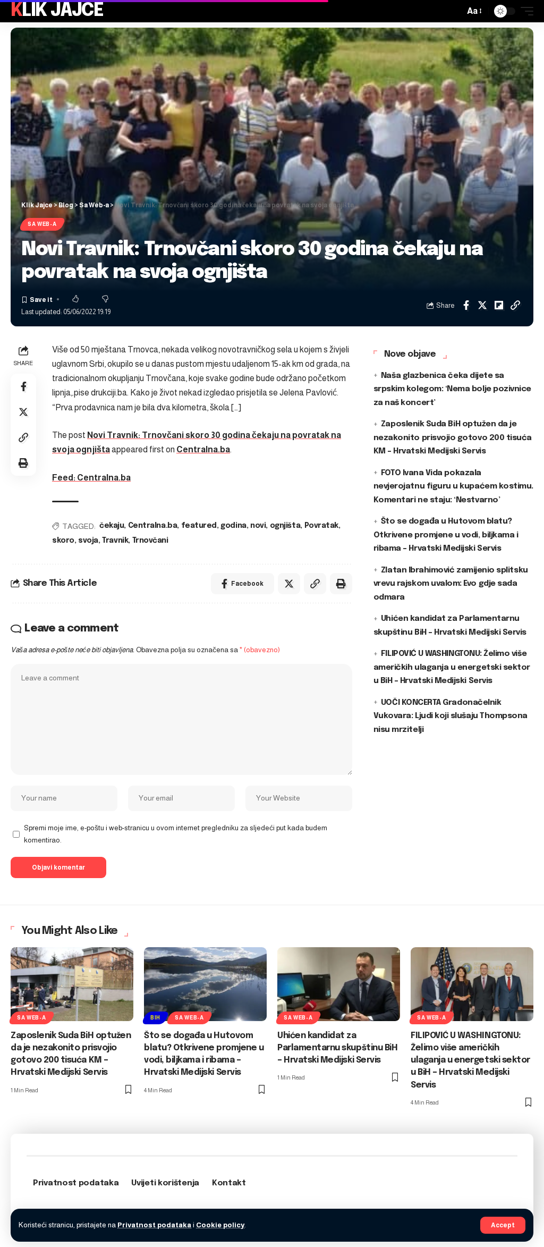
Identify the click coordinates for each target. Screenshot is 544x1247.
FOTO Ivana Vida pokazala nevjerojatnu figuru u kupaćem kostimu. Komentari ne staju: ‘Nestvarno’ (453, 486)
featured (199, 525)
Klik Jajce (57, 11)
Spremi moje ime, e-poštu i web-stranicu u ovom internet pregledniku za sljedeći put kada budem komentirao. (175, 834)
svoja (88, 540)
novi (258, 525)
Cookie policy (220, 1225)
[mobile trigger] (524, 11)
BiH (155, 1018)
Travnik (115, 540)
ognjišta (285, 525)
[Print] (23, 463)
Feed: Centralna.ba (91, 477)
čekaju (111, 525)
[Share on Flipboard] (498, 305)
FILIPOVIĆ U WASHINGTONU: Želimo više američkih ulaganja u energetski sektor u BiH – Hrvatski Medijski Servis (451, 667)
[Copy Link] (515, 305)
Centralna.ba (203, 449)
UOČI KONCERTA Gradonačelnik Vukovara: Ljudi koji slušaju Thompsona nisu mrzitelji (450, 716)
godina (233, 525)
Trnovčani (150, 540)
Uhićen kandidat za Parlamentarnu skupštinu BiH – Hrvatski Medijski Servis (337, 1048)
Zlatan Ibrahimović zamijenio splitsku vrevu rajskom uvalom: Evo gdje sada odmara (450, 584)
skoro (63, 540)
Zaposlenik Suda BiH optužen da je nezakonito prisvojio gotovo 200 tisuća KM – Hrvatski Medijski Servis (452, 438)
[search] (454, 11)
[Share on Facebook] (465, 305)
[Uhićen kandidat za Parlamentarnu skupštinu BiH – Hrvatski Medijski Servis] (338, 984)
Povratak (321, 525)
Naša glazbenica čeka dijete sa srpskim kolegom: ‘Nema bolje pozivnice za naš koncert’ (452, 389)
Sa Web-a (42, 224)
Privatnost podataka (154, 1225)
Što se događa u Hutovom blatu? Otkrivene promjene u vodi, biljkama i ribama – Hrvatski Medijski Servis (445, 535)
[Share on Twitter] (482, 305)
